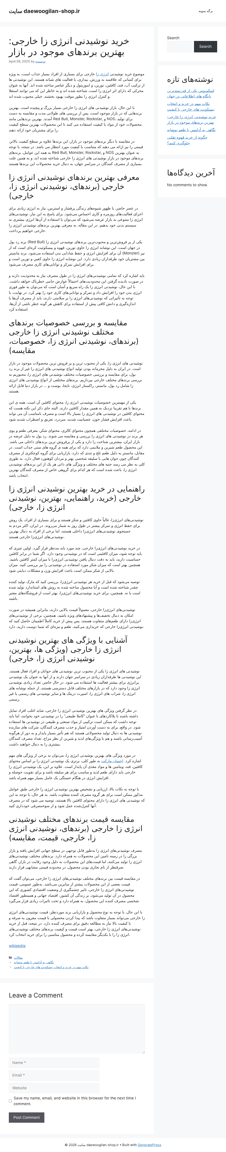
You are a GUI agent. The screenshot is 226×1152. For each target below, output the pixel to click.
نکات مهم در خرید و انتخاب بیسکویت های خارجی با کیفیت (51, 967)
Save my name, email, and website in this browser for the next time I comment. (75, 1101)
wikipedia (17, 946)
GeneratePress (149, 1145)
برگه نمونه (206, 11)
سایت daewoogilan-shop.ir (44, 11)
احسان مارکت (112, 761)
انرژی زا (102, 74)
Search (173, 38)
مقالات (18, 957)
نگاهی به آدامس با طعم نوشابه (34, 962)
